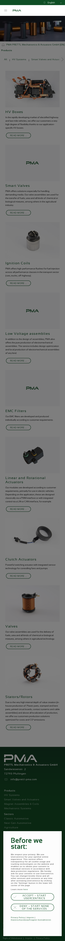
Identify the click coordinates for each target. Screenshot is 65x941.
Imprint (30, 917)
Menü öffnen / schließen (5, 10)
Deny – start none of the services (34, 907)
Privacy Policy (18, 917)
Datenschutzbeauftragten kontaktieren (31, 920)
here (25, 889)
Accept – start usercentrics (34, 897)
